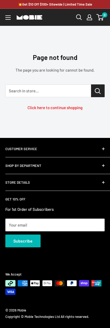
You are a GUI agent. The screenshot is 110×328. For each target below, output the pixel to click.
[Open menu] (8, 17)
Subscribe (23, 240)
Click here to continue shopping (55, 107)
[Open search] (79, 17)
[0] (100, 17)
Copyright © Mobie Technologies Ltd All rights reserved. (47, 316)
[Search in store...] (98, 90)
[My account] (89, 17)
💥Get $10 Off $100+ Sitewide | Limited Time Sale (55, 4)
